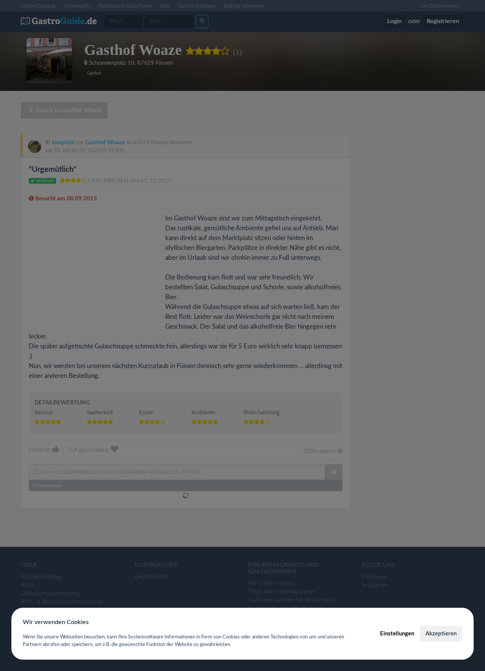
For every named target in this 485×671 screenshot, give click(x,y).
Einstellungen (397, 634)
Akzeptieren (441, 634)
